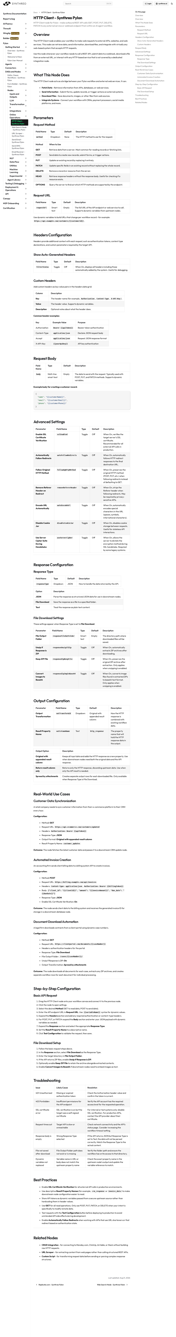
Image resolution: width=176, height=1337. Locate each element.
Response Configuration (145, 55)
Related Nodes (141, 102)
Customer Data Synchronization (150, 73)
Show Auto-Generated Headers (150, 41)
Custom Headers (144, 44)
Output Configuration (143, 66)
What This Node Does (144, 22)
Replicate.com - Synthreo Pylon (51, 1285)
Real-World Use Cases (144, 70)
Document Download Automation (150, 81)
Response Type (143, 59)
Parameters (140, 26)
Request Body (140, 48)
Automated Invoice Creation (148, 77)
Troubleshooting (141, 95)
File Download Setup (145, 91)
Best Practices (141, 99)
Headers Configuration (144, 37)
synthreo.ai (162, 3)
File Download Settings (146, 62)
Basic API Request (144, 88)
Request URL (142, 33)
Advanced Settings (142, 51)
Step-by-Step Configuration (146, 84)
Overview (139, 15)
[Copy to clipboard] (127, 394)
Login (149, 3)
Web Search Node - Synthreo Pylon (111, 1285)
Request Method (144, 30)
